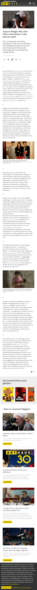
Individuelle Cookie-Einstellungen (21, 587)
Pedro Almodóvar (19, 71)
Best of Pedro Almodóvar (14, 263)
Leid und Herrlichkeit (13, 219)
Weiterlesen (7, 444)
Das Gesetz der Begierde (26, 96)
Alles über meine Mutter (12, 100)
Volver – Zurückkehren (15, 227)
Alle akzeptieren (6, 587)
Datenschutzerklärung (12, 584)
